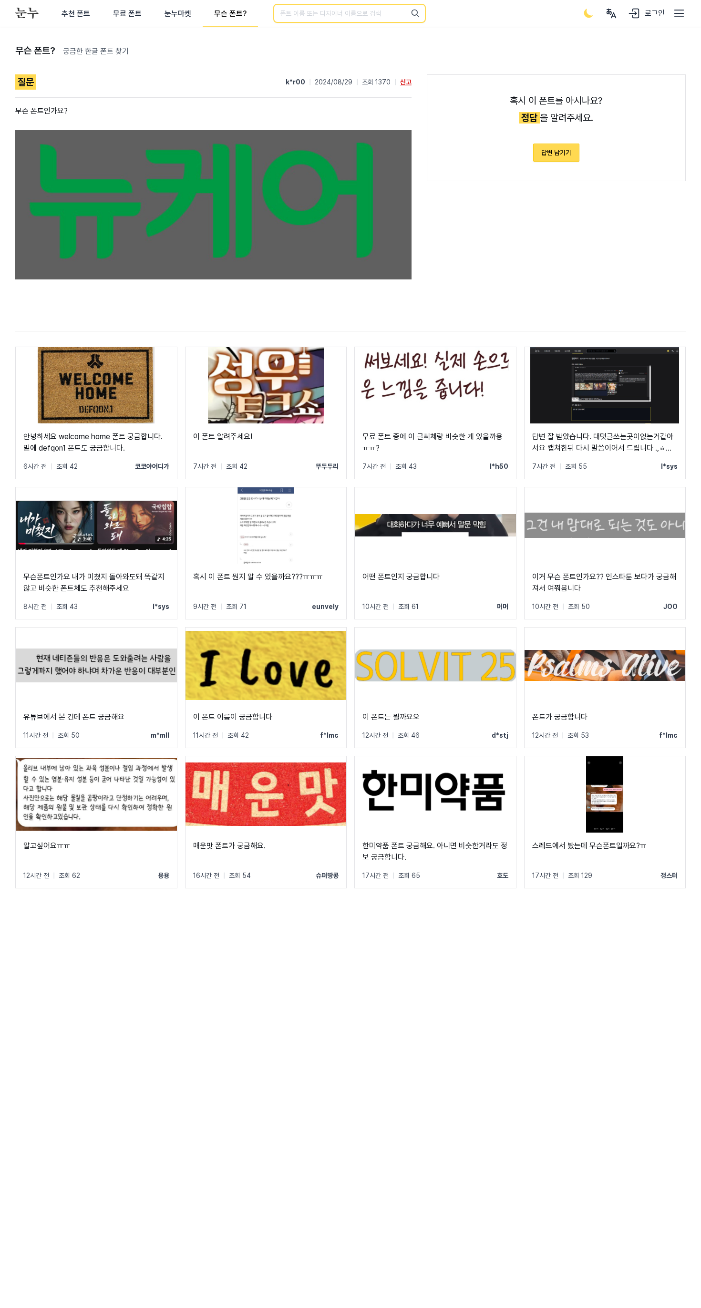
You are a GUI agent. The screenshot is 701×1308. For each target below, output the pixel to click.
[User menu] (611, 13)
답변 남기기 (556, 152)
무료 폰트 (127, 13)
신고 (406, 82)
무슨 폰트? (230, 13)
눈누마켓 (178, 13)
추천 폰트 (76, 13)
